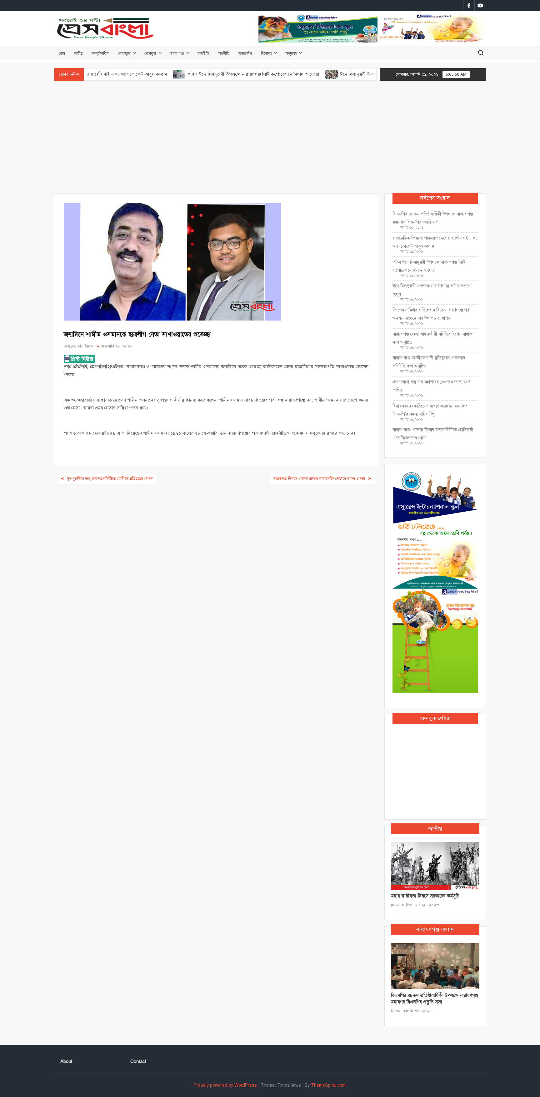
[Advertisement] (270, 137)
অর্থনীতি (223, 53)
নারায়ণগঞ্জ (177, 53)
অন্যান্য (291, 53)
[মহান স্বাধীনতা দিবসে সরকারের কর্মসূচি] (435, 865)
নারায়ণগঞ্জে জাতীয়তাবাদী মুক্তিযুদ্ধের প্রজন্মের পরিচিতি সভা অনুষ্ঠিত (428, 362)
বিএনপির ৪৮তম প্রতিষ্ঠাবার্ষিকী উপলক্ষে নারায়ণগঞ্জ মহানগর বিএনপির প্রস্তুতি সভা (432, 218)
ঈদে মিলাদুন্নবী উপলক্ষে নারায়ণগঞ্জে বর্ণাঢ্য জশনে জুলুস (362, 74)
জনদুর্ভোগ (245, 53)
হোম (62, 53)
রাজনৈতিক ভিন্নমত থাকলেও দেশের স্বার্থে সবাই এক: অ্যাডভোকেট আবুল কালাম (434, 242)
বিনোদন (266, 53)
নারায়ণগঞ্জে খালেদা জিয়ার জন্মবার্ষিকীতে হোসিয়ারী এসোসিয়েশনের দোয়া (432, 434)
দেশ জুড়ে (124, 53)
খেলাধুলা (150, 53)
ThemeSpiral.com (328, 1085)
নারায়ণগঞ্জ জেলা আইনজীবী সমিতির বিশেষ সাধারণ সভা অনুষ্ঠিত (432, 338)
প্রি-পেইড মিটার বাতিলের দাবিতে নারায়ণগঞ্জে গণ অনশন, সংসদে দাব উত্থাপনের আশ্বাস (430, 314)
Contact (138, 1061)
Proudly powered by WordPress (225, 1085)
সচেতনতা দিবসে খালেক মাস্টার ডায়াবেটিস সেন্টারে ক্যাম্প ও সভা (319, 479)
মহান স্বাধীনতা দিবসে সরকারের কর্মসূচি (425, 896)
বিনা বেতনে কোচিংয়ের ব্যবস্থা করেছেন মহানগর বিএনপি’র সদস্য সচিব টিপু (430, 410)
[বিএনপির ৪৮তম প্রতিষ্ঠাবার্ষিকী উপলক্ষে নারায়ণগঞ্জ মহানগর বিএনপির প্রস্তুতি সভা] (435, 965)
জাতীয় (78, 53)
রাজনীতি (203, 53)
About (66, 1061)
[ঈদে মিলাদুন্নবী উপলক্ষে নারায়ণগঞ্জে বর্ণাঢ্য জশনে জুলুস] (305, 74)
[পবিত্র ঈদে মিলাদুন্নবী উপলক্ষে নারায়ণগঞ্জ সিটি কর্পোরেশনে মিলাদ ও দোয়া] (152, 74)
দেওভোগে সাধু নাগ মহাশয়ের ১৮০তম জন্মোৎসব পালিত (431, 386)
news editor (401, 904)
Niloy (395, 1011)
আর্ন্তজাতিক (100, 53)
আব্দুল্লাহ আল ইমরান (79, 346)
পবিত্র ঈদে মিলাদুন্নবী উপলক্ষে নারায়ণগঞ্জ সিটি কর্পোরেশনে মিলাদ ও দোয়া (226, 74)
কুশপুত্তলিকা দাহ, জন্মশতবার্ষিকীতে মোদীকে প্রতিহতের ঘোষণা (110, 479)
